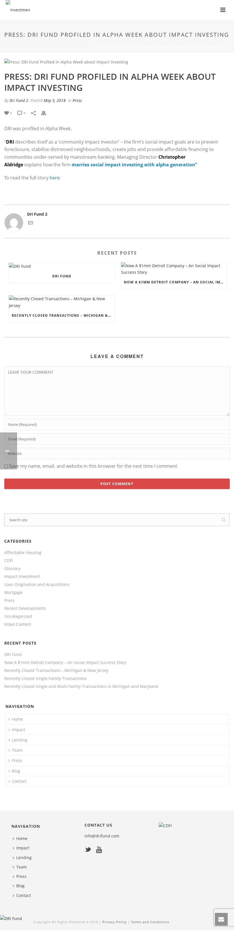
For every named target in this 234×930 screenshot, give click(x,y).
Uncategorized (18, 616)
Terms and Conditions (150, 922)
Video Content (17, 624)
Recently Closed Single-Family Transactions (45, 678)
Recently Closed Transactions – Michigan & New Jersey (63, 315)
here (55, 178)
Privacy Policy (115, 922)
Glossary (12, 568)
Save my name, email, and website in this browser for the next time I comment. (93, 466)
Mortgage (13, 592)
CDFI (8, 560)
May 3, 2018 (55, 100)
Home (97, 47)
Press (77, 100)
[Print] (46, 112)
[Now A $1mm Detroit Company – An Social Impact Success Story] (174, 268)
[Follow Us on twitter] (87, 850)
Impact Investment (22, 576)
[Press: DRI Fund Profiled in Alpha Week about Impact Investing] (117, 61)
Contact (19, 781)
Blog (16, 771)
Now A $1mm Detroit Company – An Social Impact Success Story (175, 282)
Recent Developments (25, 608)
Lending (19, 740)
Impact (18, 729)
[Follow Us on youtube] (99, 850)
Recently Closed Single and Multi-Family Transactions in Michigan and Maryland (81, 686)
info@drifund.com (101, 836)
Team (17, 750)
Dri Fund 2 (18, 100)
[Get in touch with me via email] (30, 223)
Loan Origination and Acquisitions (36, 584)
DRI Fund (61, 276)
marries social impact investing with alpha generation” (134, 165)
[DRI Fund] (62, 265)
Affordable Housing (22, 552)
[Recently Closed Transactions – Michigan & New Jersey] (62, 301)
